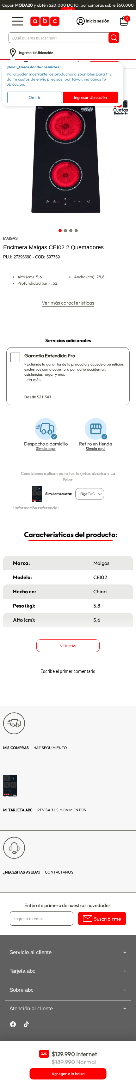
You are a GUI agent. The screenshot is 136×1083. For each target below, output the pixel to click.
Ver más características (68, 302)
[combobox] (89, 494)
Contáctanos (38, 872)
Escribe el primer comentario (68, 671)
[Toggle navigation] (18, 21)
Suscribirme (107, 919)
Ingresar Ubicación (90, 97)
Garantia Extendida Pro (49, 356)
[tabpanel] (68, 160)
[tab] (60, 231)
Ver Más (68, 646)
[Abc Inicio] (44, 21)
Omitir (34, 97)
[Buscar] (113, 37)
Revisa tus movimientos (44, 810)
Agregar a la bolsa (68, 1073)
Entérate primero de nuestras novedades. (68, 905)
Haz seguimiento (35, 747)
